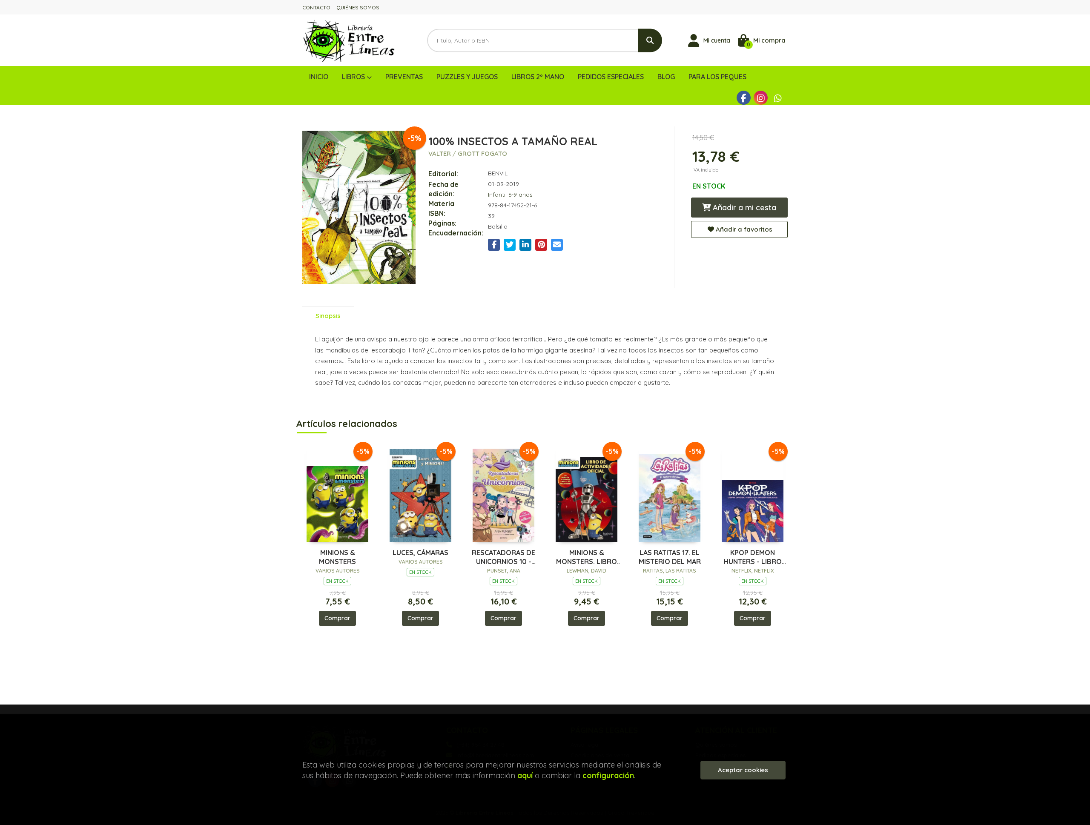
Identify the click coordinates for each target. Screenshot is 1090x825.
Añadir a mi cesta (743, 207)
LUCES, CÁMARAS (420, 552)
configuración (608, 775)
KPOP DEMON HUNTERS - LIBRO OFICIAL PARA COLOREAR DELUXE (752, 557)
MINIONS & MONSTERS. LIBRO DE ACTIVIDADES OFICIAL (586, 557)
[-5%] (337, 493)
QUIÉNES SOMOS (357, 7)
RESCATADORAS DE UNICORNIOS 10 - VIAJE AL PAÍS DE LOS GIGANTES (503, 557)
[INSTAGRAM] (761, 98)
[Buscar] (650, 40)
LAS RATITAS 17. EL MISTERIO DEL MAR (670, 557)
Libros (354, 76)
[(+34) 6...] (778, 98)
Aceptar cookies (743, 770)
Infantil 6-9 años (510, 194)
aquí (525, 775)
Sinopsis (328, 316)
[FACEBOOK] (744, 98)
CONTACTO (316, 7)
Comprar (337, 618)
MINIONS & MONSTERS (337, 557)
